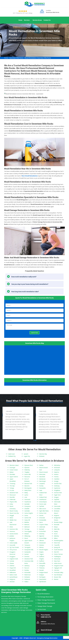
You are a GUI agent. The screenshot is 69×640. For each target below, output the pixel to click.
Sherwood (12, 495)
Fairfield (41, 506)
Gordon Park (57, 483)
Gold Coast (11, 454)
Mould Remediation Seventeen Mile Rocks (38, 58)
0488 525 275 (46, 617)
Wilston (41, 547)
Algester (41, 536)
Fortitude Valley (58, 572)
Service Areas (37, 20)
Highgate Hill (58, 568)
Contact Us (47, 20)
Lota (25, 497)
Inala (40, 490)
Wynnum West (28, 465)
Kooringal (12, 467)
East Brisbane (58, 575)
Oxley (11, 504)
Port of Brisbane (27, 480)
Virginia (41, 552)
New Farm (57, 561)
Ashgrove (12, 579)
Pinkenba (42, 568)
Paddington (57, 556)
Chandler (26, 508)
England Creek (14, 559)
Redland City (12, 456)
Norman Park (28, 483)
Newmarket (42, 579)
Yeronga (26, 529)
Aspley (56, 531)
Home (20, 20)
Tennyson (27, 545)
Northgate (42, 577)
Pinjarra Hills (13, 502)
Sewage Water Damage (44, 606)
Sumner (26, 554)
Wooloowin (42, 543)
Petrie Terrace (58, 554)
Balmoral (26, 527)
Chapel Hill (13, 568)
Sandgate (42, 565)
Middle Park (13, 520)
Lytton (26, 495)
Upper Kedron (14, 476)
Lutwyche (57, 470)
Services (27, 20)
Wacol (26, 538)
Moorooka (42, 474)
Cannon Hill (27, 518)
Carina (26, 515)
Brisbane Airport (56, 512)
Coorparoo (27, 506)
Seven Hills (27, 474)
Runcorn (26, 568)
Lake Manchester (13, 523)
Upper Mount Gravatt (28, 542)
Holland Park (43, 497)
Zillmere (41, 540)
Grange (56, 481)
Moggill (12, 515)
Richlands (27, 577)
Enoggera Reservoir (12, 553)
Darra (41, 522)
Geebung (56, 486)
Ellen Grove (42, 508)
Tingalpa (26, 472)
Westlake (12, 474)
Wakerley (27, 470)
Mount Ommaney (13, 507)
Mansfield (42, 476)
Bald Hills (56, 529)
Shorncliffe (42, 563)
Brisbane (41, 456)
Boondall (56, 524)
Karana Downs (14, 533)
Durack (41, 515)
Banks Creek (13, 575)
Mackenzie (42, 479)
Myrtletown (42, 581)
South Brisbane (58, 549)
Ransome (27, 476)
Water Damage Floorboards (46, 603)
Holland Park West (43, 494)
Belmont (26, 524)
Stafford (41, 561)
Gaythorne (57, 488)
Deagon (56, 497)
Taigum (41, 554)
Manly (26, 492)
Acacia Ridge (43, 538)
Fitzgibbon (57, 490)
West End (57, 543)
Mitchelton (57, 465)
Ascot (55, 533)
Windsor (41, 545)
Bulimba (26, 522)
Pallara (26, 581)
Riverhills (12, 497)
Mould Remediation (43, 594)
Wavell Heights (43, 549)
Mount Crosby (14, 511)
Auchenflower (14, 577)
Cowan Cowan (14, 470)
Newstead (57, 559)
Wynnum (26, 467)
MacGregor (42, 481)
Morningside (28, 488)
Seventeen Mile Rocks (16, 58)
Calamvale (42, 527)
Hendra (56, 476)
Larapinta (42, 483)
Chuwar (12, 563)
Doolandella (42, 520)
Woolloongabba (58, 540)
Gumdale (27, 504)
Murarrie (26, 486)
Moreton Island (14, 465)
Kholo (11, 527)
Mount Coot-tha (14, 513)
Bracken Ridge (58, 522)
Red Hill (56, 552)
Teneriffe (56, 545)
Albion (56, 538)
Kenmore (12, 531)
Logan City (27, 456)
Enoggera (12, 556)
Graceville (12, 545)
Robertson (27, 575)
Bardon (56, 579)
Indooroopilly (13, 543)
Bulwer (12, 472)
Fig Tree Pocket (14, 547)
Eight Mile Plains (44, 511)
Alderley (56, 536)
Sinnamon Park (14, 492)
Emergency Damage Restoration (47, 638)
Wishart (26, 533)
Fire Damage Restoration (45, 597)
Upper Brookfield (13, 480)
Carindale (27, 511)
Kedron (56, 474)
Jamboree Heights (12, 539)
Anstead (12, 581)
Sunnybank (27, 552)
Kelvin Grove (58, 563)
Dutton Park (42, 513)
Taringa (12, 488)
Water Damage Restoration (46, 600)
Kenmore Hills (14, 529)
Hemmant (27, 499)
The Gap (12, 486)
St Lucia (12, 490)
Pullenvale (12, 499)
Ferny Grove (13, 549)
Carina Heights (28, 513)
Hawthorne (27, 502)
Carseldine (57, 508)
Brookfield (13, 570)
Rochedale (27, 572)
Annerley (41, 533)
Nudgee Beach (43, 572)
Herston (56, 570)
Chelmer (12, 565)
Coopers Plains (43, 524)
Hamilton (56, 479)
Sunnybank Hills (28, 549)
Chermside (57, 506)
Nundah (41, 570)
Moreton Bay (43, 454)
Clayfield (56, 499)
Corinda (12, 561)
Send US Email (46, 630)
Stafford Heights (41, 558)
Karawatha (42, 488)
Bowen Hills (57, 577)
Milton (11, 518)
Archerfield (42, 531)
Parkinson (27, 579)
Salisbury (27, 565)
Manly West (27, 490)
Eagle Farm (57, 495)
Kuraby (41, 486)
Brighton (56, 515)
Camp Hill (27, 520)
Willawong (27, 536)
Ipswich (26, 454)
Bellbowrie (13, 572)
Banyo (56, 527)
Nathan (41, 465)
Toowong (12, 483)
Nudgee (41, 575)
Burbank (41, 529)
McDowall (57, 467)
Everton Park (58, 492)
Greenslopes (43, 502)
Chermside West (57, 503)
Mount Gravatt (43, 472)
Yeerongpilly (28, 531)
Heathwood (42, 499)
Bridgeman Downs (57, 519)
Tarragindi (27, 547)
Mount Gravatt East (43, 469)
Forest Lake (42, 504)
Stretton (26, 556)
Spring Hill (57, 547)
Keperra (56, 472)
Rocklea (26, 570)
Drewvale (42, 518)
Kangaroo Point (58, 565)
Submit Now (34, 332)
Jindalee (12, 536)
